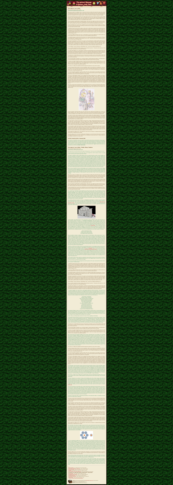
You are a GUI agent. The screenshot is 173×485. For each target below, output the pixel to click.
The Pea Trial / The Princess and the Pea (74, 468)
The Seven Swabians (71, 469)
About (101, 6)
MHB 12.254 (70, 384)
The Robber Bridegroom (71, 475)
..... (68, 466)
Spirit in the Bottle (71, 467)
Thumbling (90, 248)
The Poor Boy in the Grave (72, 476)
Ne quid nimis (93, 225)
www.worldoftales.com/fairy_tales (89, 480)
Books (81, 6)
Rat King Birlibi (70, 473)
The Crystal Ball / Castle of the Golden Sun (74, 471)
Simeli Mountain (70, 477)
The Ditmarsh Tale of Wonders (72, 474)
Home (72, 6)
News (91, 6)
